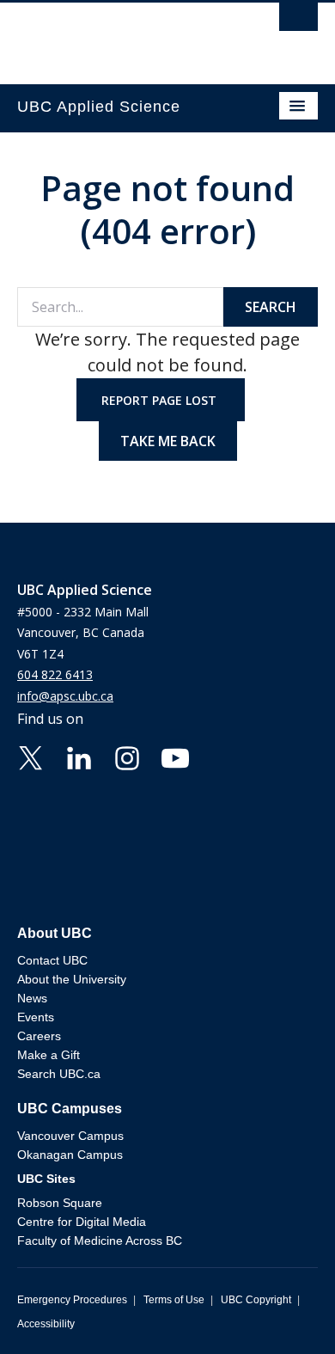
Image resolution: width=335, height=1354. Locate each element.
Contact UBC (52, 960)
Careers (39, 1036)
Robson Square (59, 1203)
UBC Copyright (256, 1300)
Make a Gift (48, 1055)
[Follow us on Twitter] (31, 756)
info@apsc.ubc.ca (65, 696)
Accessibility (46, 1324)
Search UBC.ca (58, 1074)
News (32, 998)
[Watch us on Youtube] (175, 756)
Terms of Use (173, 1300)
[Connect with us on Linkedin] (79, 756)
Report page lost (160, 400)
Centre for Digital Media (81, 1221)
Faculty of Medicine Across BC (99, 1240)
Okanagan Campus (70, 1154)
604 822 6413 (55, 674)
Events (35, 1017)
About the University (71, 979)
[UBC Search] (298, 21)
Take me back (168, 441)
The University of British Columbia (122, 35)
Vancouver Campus (70, 1136)
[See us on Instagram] (127, 756)
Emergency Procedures (72, 1300)
